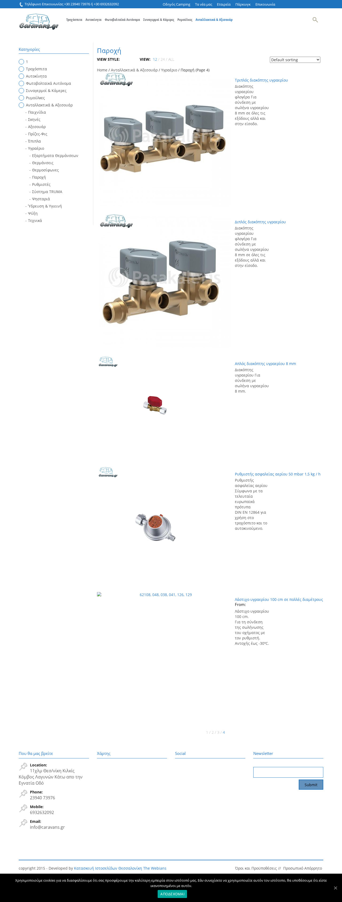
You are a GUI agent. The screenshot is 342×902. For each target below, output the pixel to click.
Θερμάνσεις (42, 162)
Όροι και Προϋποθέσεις (256, 868)
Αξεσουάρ (37, 126)
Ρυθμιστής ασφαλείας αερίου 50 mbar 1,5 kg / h (278, 474)
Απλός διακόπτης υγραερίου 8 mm (265, 363)
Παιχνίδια (37, 112)
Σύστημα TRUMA (47, 191)
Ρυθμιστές (41, 184)
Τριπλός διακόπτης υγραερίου (261, 80)
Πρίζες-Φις (37, 133)
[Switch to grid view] (124, 59)
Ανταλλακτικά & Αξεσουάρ (214, 19)
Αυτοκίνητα (94, 19)
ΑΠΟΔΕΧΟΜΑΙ (172, 894)
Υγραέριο (169, 69)
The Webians (154, 868)
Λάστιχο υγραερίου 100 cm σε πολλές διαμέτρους (279, 599)
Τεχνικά (35, 220)
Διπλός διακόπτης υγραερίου (260, 221)
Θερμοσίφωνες (45, 169)
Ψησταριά (41, 198)
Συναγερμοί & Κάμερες (158, 19)
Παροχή (39, 177)
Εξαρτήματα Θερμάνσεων (55, 155)
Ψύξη (33, 213)
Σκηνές (34, 119)
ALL (171, 59)
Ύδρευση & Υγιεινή (45, 206)
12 (155, 59)
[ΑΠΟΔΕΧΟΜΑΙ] (335, 888)
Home (102, 69)
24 (163, 59)
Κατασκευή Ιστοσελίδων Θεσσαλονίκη (108, 868)
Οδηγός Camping (176, 4)
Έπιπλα (34, 141)
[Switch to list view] (128, 59)
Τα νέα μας (203, 4)
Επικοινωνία (265, 4)
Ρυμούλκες (184, 19)
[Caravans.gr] (39, 19)
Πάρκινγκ (243, 4)
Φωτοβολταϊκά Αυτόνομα (122, 19)
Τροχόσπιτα (74, 19)
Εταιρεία (224, 4)
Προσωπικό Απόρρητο (302, 868)
